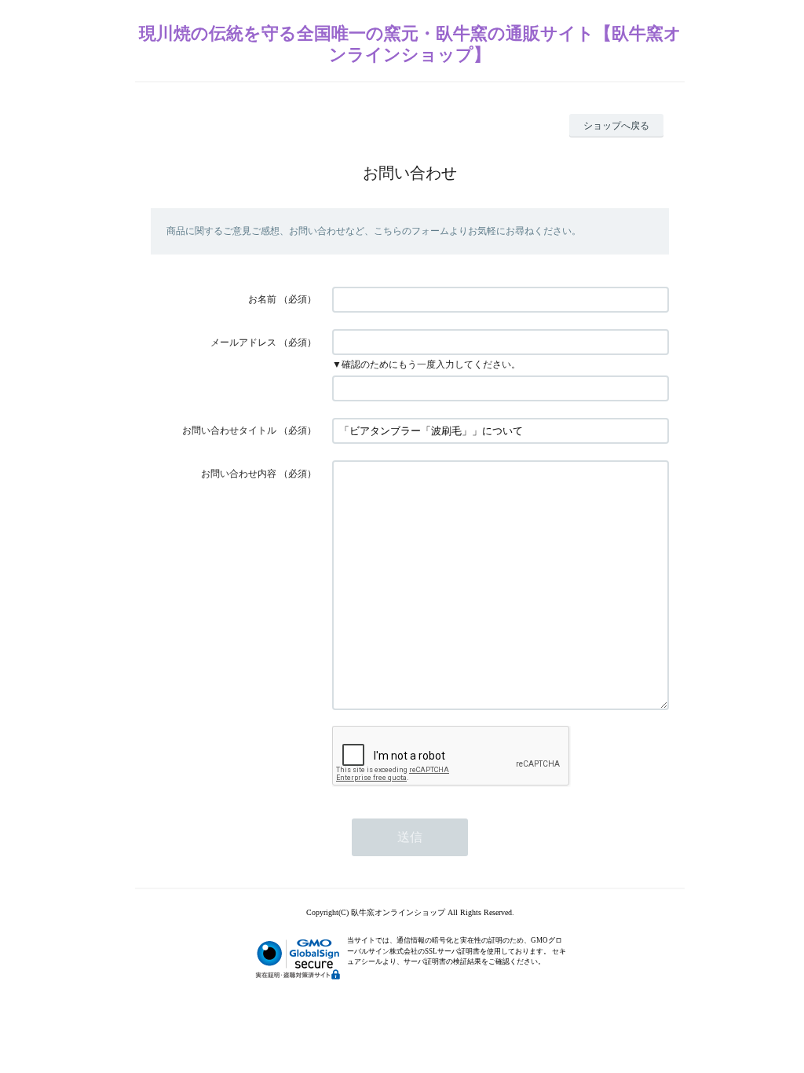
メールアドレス (243, 342)
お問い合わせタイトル (229, 430)
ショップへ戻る (616, 125)
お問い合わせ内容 (238, 473)
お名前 (262, 299)
